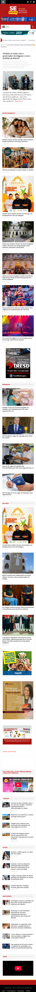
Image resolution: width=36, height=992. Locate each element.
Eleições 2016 (23, 61)
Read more (18, 101)
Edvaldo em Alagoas (11, 63)
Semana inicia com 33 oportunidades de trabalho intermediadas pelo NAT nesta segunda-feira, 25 (15, 409)
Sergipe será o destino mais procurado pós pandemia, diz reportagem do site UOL (20, 825)
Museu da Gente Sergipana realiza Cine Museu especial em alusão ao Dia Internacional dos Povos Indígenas (17, 277)
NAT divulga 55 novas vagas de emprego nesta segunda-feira (17, 493)
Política (28, 991)
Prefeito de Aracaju (18, 67)
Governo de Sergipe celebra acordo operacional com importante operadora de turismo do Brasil (22, 836)
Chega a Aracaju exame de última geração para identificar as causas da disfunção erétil (22, 877)
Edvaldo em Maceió (22, 63)
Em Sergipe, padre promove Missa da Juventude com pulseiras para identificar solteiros (18, 608)
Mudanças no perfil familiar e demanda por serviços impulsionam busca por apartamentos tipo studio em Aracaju (20, 914)
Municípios (21, 991)
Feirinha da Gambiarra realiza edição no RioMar (18, 170)
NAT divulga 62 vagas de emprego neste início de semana (17, 437)
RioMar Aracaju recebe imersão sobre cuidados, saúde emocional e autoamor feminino (18, 140)
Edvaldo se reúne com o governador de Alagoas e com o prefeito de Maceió (17, 55)
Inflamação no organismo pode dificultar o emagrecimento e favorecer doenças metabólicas (21, 926)
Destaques (16, 61)
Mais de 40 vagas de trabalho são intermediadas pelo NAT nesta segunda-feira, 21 (18, 467)
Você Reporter (11, 991)
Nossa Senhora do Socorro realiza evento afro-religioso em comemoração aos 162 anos (17, 308)
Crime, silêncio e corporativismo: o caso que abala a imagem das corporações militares (22, 936)
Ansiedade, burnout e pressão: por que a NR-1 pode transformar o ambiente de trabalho (22, 902)
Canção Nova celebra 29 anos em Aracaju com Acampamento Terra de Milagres (17, 214)
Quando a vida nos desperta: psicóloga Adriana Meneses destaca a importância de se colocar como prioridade (20, 866)
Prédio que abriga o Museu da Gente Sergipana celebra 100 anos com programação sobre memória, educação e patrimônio (17, 245)
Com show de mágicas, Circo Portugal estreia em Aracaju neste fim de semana (17, 339)
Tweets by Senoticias (9, 751)
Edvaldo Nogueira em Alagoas (11, 64)
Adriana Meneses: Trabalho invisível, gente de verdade (20, 886)
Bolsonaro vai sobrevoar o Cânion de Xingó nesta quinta (22, 815)
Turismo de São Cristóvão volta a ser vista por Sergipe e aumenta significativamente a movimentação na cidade (22, 805)
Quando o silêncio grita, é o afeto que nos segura (22, 853)
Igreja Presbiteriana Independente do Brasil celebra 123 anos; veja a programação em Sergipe (16, 577)
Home (3, 991)
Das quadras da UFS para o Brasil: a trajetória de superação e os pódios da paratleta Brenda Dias (22, 946)
